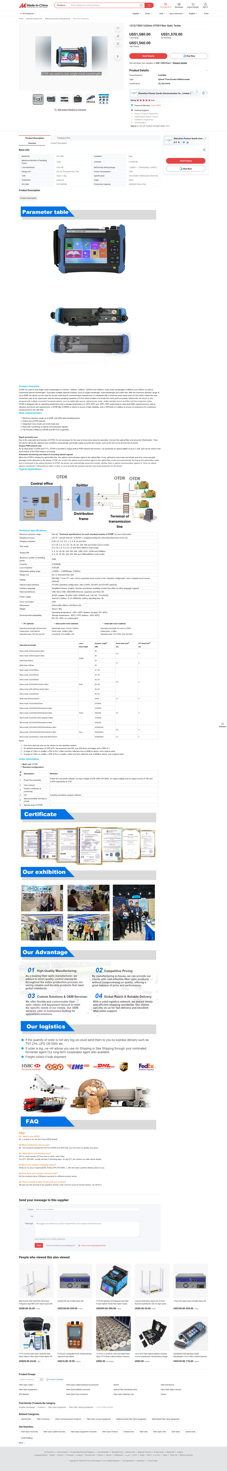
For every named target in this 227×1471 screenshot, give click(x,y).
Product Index (159, 1452)
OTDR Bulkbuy (27, 1438)
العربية (127, 1455)
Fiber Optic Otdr (159, 1431)
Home (21, 19)
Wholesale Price (117, 1452)
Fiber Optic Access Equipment (99, 1419)
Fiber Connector (43, 1419)
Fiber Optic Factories (29, 1431)
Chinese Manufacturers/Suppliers (82, 1452)
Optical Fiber (26, 1419)
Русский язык (90, 1455)
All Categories (28, 13)
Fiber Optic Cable (26, 1384)
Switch (116, 1384)
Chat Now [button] (190, 56)
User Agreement (128, 1461)
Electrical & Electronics (34, 19)
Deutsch (109, 1455)
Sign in (205, 7)
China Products (62, 1452)
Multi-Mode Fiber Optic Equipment (166, 1419)
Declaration (141, 1461)
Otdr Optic (176, 1431)
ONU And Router (167, 1384)
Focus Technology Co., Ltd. (96, 1461)
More (21, 1442)
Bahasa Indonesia (186, 1455)
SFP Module (24, 1394)
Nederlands (118, 1455)
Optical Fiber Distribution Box (125, 1389)
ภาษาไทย (156, 1455)
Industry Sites (130, 1452)
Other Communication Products (68, 1419)
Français (79, 1455)
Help (161, 13)
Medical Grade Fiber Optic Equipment (131, 1419)
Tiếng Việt (173, 1455)
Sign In (133, 125)
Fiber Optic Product (110, 1431)
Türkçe (164, 1455)
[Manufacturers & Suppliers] (33, 5)
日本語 (142, 1455)
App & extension (176, 13)
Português (69, 1455)
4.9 (175, 142)
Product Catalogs (56, 1379)
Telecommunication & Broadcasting (57, 19)
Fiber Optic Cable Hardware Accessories (82, 1384)
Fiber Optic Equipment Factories (84, 1431)
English (52, 1455)
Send (39, 1245)
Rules (206, 13)
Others (163, 1394)
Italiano (100, 1455)
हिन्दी (148, 1455)
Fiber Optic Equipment (81, 19)
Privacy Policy (153, 1461)
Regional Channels (144, 1452)
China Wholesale (103, 1452)
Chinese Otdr (128, 1431)
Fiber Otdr (144, 1431)
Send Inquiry (148, 56)
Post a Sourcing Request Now (92, 1245)
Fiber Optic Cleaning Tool (123, 1394)
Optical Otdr (190, 1431)
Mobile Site (170, 1452)
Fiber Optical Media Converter (78, 1389)
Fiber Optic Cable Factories (54, 1431)
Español (60, 1455)
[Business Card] (204, 149)
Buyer (147, 13)
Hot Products (49, 1452)
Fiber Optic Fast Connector (77, 1394)
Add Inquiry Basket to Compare (72, 109)
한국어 (134, 1455)
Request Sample (180, 63)
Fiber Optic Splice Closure (171, 1389)
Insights (180, 1452)
